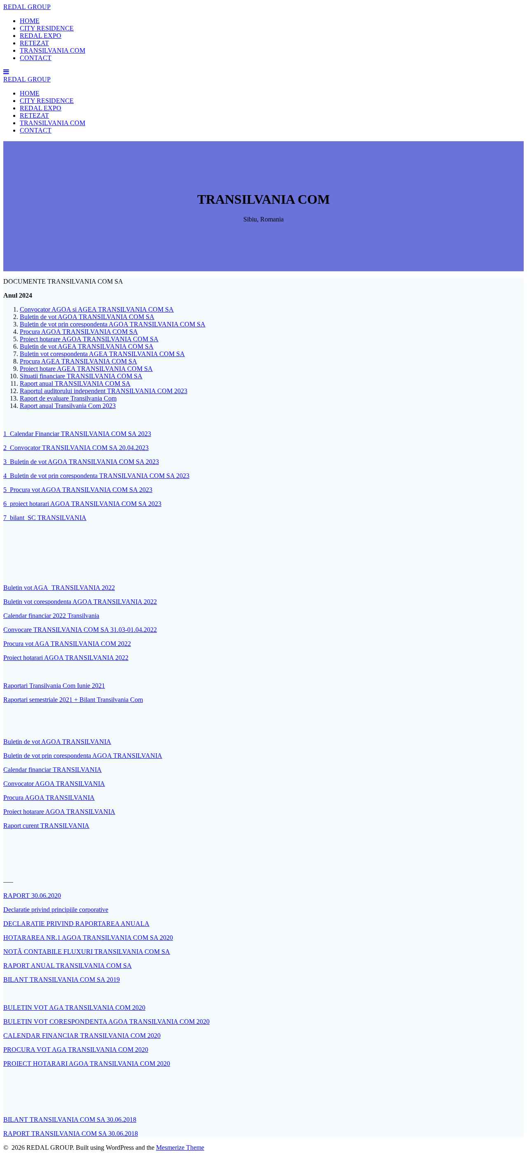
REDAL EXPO (40, 35)
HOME (30, 20)
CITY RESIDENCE (47, 28)
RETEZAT (34, 43)
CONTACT (35, 57)
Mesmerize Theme (180, 1147)
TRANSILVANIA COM (52, 50)
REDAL (27, 6)
